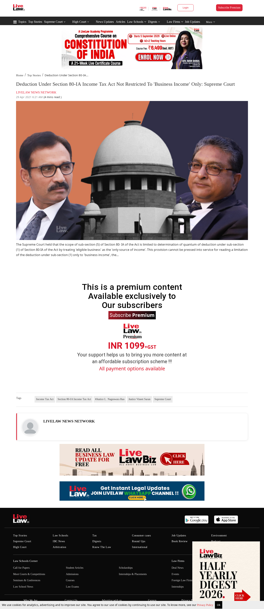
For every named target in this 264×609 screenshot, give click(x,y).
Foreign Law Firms (182, 580)
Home (19, 75)
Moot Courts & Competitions (29, 574)
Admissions (72, 574)
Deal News (177, 567)
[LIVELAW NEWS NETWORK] (30, 427)
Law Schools (135, 21)
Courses (70, 580)
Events (175, 574)
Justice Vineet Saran (139, 399)
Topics (22, 21)
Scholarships (126, 567)
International (139, 547)
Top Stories (35, 21)
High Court (79, 21)
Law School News (23, 586)
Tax (94, 535)
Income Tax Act (45, 399)
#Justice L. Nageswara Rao (109, 399)
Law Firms (173, 21)
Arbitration (59, 547)
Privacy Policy (205, 605)
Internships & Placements (133, 574)
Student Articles (74, 567)
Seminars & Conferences (26, 580)
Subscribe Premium (229, 7)
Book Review (180, 541)
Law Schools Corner (25, 560)
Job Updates (192, 21)
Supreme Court (53, 21)
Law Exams (72, 586)
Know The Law (101, 547)
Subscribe (132, 315)
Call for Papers (21, 567)
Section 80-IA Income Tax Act (74, 399)
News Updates (105, 21)
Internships (178, 586)
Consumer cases (141, 535)
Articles (120, 21)
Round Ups (138, 541)
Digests (152, 21)
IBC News (59, 541)
